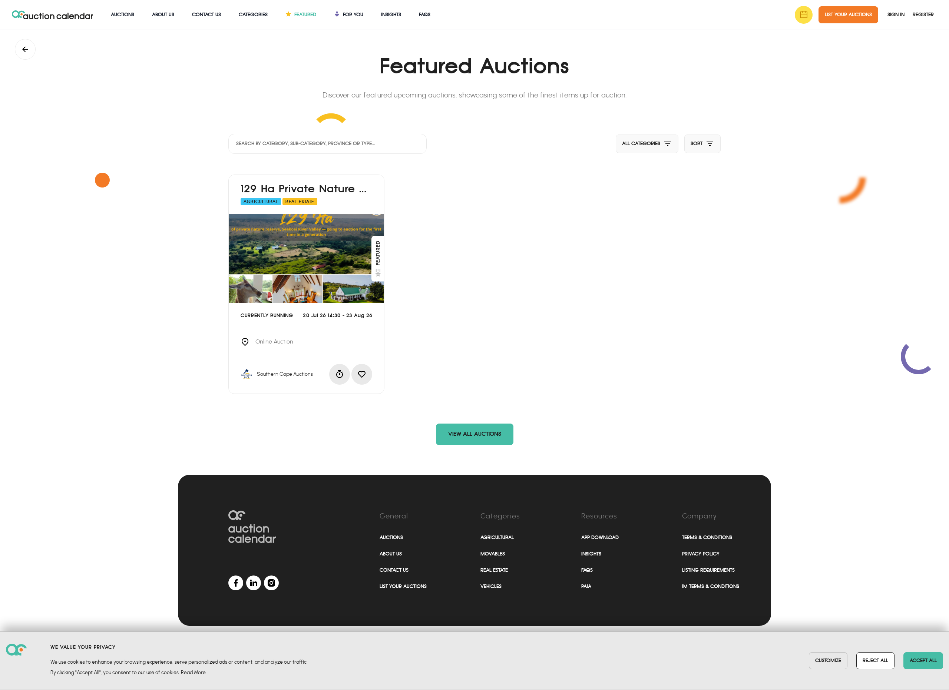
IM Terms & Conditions (710, 586)
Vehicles (491, 586)
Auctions (122, 14)
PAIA (586, 586)
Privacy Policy (701, 554)
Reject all (875, 660)
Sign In (896, 14)
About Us (163, 14)
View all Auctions (474, 434)
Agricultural (497, 537)
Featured (378, 252)
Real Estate (494, 570)
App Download (600, 537)
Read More (193, 672)
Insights (391, 14)
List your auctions (403, 586)
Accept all (923, 660)
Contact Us (206, 14)
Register (923, 14)
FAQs (424, 14)
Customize (828, 660)
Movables (492, 554)
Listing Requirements (708, 570)
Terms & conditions (707, 537)
